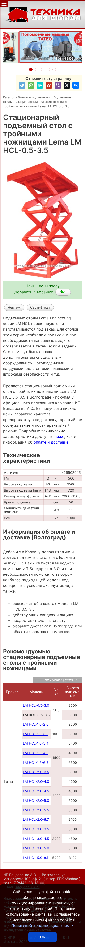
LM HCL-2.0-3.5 (36, 772)
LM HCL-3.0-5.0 (36, 848)
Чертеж (14, 307)
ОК (42, 937)
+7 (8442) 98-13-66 (28, 883)
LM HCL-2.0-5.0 (36, 800)
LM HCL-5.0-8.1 (35, 858)
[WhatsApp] (31, 85)
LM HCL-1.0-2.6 (35, 724)
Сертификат (40, 307)
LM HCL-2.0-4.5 (36, 791)
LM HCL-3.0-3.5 (36, 829)
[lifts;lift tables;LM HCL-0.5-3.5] (63, 292)
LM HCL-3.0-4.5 (36, 839)
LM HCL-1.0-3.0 (35, 734)
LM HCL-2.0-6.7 (36, 819)
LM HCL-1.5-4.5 (35, 753)
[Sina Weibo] (49, 85)
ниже (59, 436)
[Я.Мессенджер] (40, 85)
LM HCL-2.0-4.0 (36, 781)
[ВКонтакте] (76, 85)
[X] (67, 85)
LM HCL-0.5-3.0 (36, 705)
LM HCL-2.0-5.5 (36, 810)
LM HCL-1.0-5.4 (35, 743)
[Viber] (58, 85)
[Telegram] (22, 85)
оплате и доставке (51, 442)
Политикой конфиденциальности (42, 925)
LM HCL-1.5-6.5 (35, 762)
